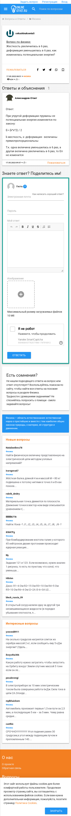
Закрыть (56, 810)
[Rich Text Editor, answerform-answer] (35, 249)
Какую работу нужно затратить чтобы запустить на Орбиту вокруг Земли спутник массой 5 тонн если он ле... (35, 666)
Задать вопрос (29, 1)
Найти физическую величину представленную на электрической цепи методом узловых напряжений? (35, 459)
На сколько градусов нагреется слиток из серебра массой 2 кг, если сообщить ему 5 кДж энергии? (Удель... (34, 643)
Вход (64, 1)
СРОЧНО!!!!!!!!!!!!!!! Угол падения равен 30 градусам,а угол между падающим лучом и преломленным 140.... (31, 735)
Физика (35, 19)
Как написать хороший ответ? (48, 194)
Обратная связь (11, 768)
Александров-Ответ (26, 98)
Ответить (19, 355)
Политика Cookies (26, 803)
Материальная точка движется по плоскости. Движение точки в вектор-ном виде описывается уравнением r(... (35, 505)
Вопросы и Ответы (13, 19)
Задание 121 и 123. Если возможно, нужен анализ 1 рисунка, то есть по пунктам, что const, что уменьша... (35, 566)
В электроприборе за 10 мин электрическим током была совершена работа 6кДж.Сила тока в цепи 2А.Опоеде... (35, 689)
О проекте (8, 764)
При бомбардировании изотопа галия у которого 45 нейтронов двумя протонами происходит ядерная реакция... (35, 543)
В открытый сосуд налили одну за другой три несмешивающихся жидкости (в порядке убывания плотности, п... (33, 609)
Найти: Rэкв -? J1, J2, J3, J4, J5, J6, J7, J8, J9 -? (34, 524)
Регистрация (49, 1)
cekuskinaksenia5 (24, 33)
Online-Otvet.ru (19, 9)
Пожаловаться (16, 69)
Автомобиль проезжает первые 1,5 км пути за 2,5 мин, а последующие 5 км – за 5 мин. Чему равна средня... (35, 712)
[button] (11, 226)
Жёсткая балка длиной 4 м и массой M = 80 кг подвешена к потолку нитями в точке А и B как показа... (34, 482)
